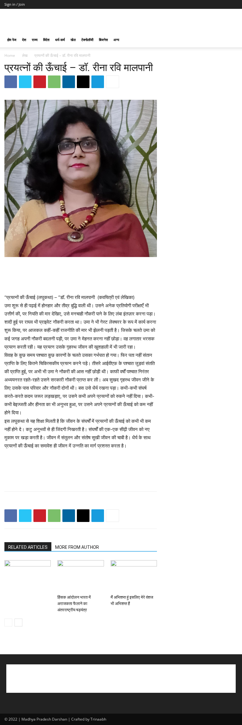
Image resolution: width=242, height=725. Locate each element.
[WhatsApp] (54, 81)
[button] (230, 40)
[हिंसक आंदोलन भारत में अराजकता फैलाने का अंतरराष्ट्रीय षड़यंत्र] (80, 576)
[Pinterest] (39, 81)
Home (9, 55)
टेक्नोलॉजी (87, 39)
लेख (24, 55)
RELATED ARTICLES (28, 547)
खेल (73, 39)
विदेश (46, 39)
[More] (112, 81)
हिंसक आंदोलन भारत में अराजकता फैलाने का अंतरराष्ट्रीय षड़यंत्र (74, 603)
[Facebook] (10, 81)
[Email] (83, 81)
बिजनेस (103, 39)
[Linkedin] (68, 81)
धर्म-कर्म (60, 39)
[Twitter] (25, 81)
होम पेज (11, 39)
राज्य (34, 39)
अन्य (116, 39)
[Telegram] (97, 81)
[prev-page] (8, 622)
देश (24, 39)
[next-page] (18, 622)
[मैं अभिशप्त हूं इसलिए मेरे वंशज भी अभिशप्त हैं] (134, 576)
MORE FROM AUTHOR (77, 547)
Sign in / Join (14, 4)
